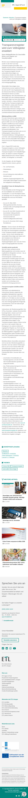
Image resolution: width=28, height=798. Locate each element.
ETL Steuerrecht (6, 713)
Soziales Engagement (8, 681)
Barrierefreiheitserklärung (9, 689)
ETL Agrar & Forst (7, 676)
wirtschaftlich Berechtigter (10, 469)
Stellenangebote (6, 683)
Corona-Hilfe (6, 466)
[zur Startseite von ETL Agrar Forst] (18, 5)
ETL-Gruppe (16, 679)
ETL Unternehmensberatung (10, 708)
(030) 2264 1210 (7, 609)
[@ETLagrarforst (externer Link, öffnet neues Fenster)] (14, 648)
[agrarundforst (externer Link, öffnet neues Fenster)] (3, 648)
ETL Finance (5, 709)
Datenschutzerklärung (8, 687)
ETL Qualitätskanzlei (7, 679)
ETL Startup (5, 728)
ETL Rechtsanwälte (7, 704)
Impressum (5, 685)
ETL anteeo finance (7, 715)
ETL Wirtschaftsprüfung (8, 706)
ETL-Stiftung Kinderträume (9, 734)
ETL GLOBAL (5, 702)
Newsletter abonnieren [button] (10, 640)
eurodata (4, 730)
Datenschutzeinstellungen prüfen (14, 792)
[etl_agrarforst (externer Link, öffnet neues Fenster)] (10, 648)
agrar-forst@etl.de (7, 616)
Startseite (5, 17)
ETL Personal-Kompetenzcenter (11, 711)
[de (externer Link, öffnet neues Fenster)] (13, 755)
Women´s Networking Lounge (10, 732)
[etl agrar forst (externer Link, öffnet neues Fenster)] (7, 648)
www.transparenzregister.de (9, 430)
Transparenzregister (17, 466)
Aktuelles (11, 17)
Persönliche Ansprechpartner (10, 677)
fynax (3, 726)
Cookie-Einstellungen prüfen (10, 691)
